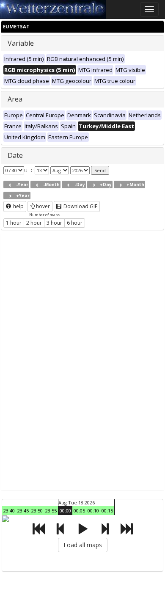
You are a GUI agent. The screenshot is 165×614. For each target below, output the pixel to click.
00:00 (65, 510)
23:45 (23, 510)
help (18, 206)
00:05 (79, 510)
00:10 (93, 510)
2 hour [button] (34, 222)
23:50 (37, 510)
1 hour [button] (14, 222)
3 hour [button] (54, 222)
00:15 (107, 510)
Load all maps (82, 545)
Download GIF (79, 206)
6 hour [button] (74, 222)
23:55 (51, 510)
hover (43, 206)
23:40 (9, 510)
